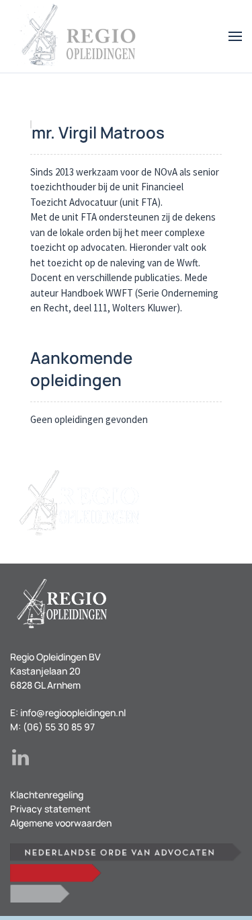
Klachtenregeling (46, 794)
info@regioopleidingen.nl (73, 712)
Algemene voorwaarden (61, 822)
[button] (235, 36)
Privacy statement (50, 808)
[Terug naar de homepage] (77, 36)
